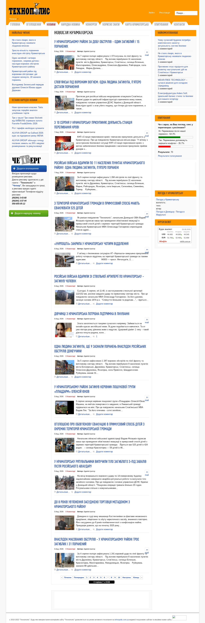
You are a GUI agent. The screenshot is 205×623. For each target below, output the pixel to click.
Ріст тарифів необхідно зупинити (28, 128)
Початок (67, 577)
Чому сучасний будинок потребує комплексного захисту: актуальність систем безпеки (174, 43)
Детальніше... (63, 72)
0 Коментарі (70, 51)
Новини (12, 19)
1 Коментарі (70, 319)
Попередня (79, 577)
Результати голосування (170, 156)
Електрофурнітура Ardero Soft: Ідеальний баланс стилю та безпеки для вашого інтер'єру (175, 96)
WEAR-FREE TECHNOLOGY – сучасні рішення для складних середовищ (173, 83)
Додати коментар (82, 72)
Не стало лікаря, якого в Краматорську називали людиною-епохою (24, 43)
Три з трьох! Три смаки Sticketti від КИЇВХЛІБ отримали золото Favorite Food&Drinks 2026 (27, 121)
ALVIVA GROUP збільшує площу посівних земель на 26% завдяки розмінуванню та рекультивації (28, 143)
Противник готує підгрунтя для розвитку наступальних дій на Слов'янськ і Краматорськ (173, 69)
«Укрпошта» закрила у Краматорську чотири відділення (91, 244)
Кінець (136, 577)
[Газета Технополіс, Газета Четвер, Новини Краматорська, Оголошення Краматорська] (29, 9)
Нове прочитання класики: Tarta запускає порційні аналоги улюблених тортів (27, 110)
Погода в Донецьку (165, 211)
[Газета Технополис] (26, 164)
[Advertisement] (101, 600)
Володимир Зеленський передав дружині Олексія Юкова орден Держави (28, 87)
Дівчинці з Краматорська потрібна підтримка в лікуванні (91, 314)
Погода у (167, 199)
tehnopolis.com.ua (122, 620)
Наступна (127, 577)
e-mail (147, 52)
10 (119, 577)
